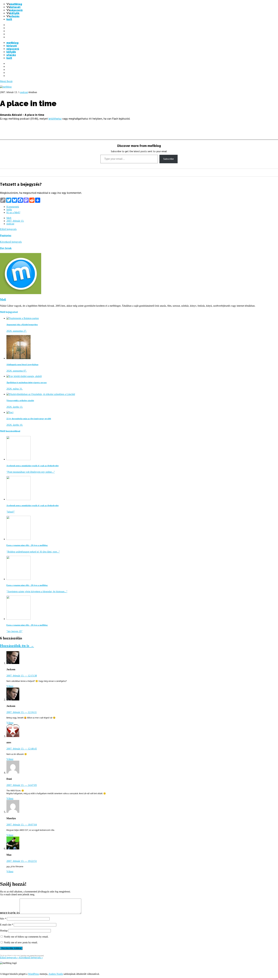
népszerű (16, 10)
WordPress (33, 974)
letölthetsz (55, 119)
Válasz (9, 686)
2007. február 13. (15, 220)
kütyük (14, 13)
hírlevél (15, 7)
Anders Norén (55, 974)
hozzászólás (10, 913)
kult (9, 19)
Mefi (8, 218)
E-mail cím (6, 924)
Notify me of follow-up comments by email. (26, 936)
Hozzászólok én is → (17, 646)
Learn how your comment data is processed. (32, 955)
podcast (24, 92)
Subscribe (168, 159)
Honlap (4, 930)
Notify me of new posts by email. (21, 942)
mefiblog (16, 4)
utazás (14, 16)
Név (3, 918)
